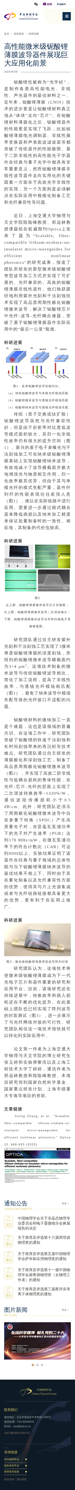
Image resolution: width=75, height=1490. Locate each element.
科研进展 (34, 33)
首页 (6, 33)
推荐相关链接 (11, 1471)
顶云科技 (22, 1479)
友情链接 (11, 1452)
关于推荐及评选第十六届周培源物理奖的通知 (44, 1240)
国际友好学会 (11, 1465)
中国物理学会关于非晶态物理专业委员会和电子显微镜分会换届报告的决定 (44, 1223)
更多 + (65, 1203)
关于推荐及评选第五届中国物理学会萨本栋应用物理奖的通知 (44, 1256)
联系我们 (11, 1410)
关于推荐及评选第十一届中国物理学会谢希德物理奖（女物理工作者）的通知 (44, 1275)
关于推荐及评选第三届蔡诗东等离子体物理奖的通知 (44, 1291)
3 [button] (42, 1365)
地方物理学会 (11, 1459)
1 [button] (33, 1365)
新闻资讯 (19, 33)
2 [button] (37, 1365)
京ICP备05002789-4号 (17, 1433)
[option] (37, 1341)
